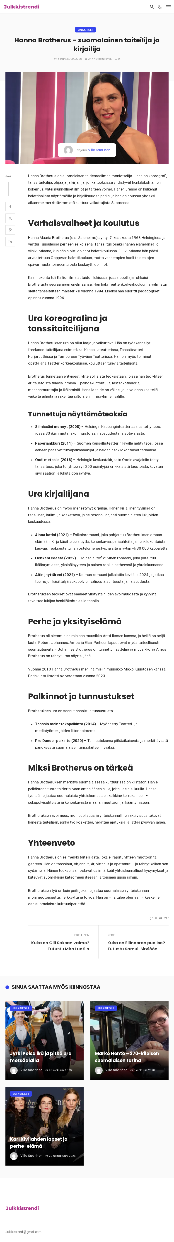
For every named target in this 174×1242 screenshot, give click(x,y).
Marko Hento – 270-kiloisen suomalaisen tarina (127, 1056)
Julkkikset (85, 30)
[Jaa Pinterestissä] (10, 230)
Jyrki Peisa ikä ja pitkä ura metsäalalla (41, 1056)
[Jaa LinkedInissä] (10, 241)
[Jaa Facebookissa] (10, 206)
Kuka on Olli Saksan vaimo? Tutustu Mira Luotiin (60, 946)
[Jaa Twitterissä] (10, 218)
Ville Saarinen (99, 150)
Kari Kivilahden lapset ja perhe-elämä (39, 1142)
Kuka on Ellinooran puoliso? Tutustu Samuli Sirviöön (136, 946)
